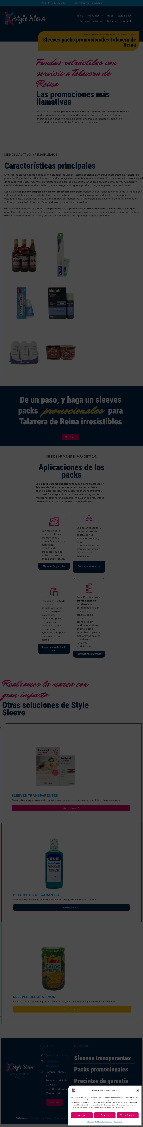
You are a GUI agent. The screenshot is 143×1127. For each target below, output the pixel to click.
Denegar (105, 1115)
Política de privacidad (103, 1122)
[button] (137, 1090)
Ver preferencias (127, 1115)
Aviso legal (118, 1122)
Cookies (90, 1122)
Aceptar (81, 1115)
